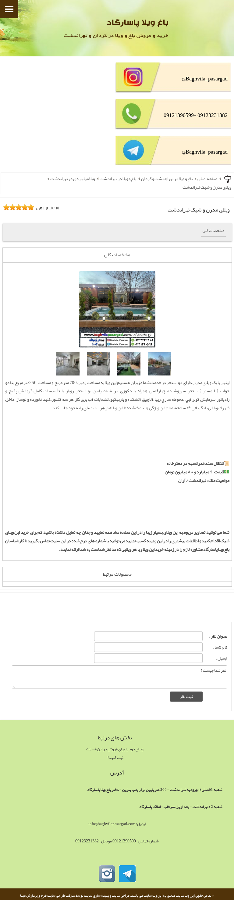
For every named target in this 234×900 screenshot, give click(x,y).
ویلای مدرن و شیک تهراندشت (207, 187)
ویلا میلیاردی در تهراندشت (72, 179)
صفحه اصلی (207, 179)
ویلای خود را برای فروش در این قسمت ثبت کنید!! (115, 753)
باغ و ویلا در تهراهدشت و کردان (167, 179)
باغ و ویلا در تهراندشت (118, 179)
